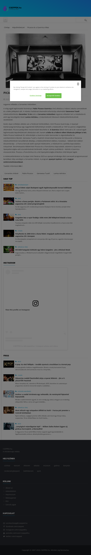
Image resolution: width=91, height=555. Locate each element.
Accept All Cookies (53, 96)
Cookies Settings (35, 95)
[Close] (78, 84)
